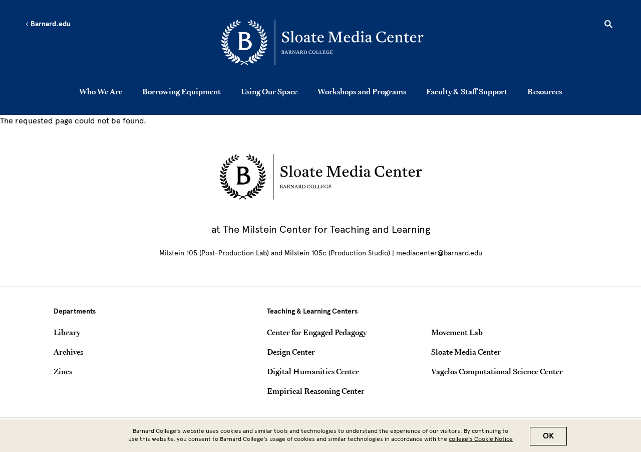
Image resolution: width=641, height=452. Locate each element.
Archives (68, 352)
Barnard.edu (50, 24)
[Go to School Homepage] (323, 43)
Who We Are (100, 91)
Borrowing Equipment (181, 91)
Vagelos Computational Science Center (497, 371)
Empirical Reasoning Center (316, 391)
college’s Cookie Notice (481, 438)
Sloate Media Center (466, 352)
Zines (63, 371)
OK (548, 436)
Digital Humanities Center (313, 371)
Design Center (291, 352)
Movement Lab (457, 332)
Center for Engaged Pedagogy (317, 332)
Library (67, 332)
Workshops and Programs (361, 91)
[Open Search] (608, 25)
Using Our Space (269, 91)
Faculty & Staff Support (466, 91)
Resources (544, 91)
